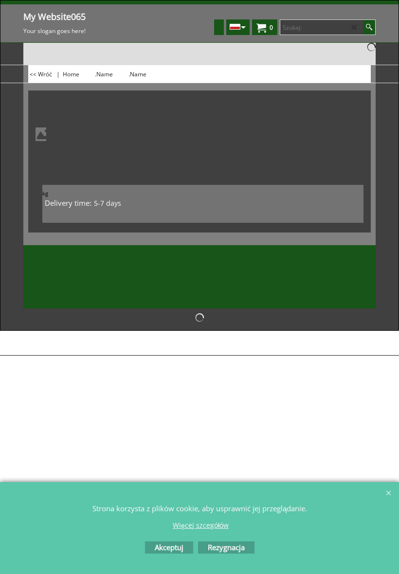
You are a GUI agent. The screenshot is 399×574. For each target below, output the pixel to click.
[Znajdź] (369, 27)
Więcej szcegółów (201, 525)
